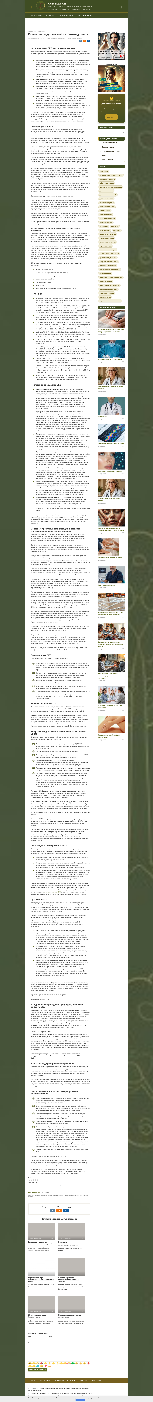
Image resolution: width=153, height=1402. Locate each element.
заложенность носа (107, 207)
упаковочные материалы (109, 285)
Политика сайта (58, 1380)
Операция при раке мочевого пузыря (110, 359)
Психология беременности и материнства (69, 1316)
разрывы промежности (109, 262)
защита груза (105, 211)
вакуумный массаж (107, 179)
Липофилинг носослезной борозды (110, 471)
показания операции (108, 250)
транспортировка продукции (111, 277)
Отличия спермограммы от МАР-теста (111, 443)
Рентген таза (102, 416)
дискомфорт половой (108, 195)
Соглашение (71, 1380)
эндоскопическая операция (110, 301)
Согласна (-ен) (80, 1399)
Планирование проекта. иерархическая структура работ (41, 1243)
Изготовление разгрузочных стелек (110, 558)
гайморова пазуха (107, 183)
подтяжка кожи (106, 246)
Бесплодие (62, 1242)
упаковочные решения (108, 289)
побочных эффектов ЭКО (52, 892)
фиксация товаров (107, 293)
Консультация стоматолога (107, 585)
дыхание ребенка (106, 199)
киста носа (104, 226)
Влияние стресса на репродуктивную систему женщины (68, 1279)
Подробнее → (111, 118)
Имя (29, 1337)
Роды (78, 15)
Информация (87, 15)
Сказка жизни (57, 3)
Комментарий (32, 1343)
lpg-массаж (104, 171)
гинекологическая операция (111, 187)
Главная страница (36, 15)
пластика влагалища (108, 242)
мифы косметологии (108, 234)
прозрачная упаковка (108, 258)
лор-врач (116, 230)
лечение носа (105, 230)
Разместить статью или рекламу (90, 1380)
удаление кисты (106, 281)
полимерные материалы (109, 254)
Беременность (50, 15)
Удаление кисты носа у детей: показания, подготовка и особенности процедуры (111, 676)
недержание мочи (107, 238)
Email (51, 1337)
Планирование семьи (66, 15)
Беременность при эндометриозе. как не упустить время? (41, 1279)
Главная (32, 1380)
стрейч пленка (105, 273)
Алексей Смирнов (34, 1192)
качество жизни (106, 222)
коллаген (114, 226)
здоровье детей (106, 214)
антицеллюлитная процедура (111, 175)
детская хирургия (106, 191)
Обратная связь (44, 1380)
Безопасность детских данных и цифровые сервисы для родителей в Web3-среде (110, 644)
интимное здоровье (107, 218)
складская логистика (108, 266)
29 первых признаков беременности (37, 1316)
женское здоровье (107, 203)
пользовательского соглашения (71, 1395)
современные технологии (110, 269)
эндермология (105, 297)
